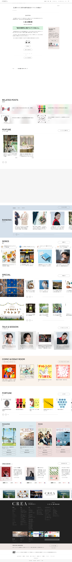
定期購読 (43, 556)
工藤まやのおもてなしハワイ (23, 514)
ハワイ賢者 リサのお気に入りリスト (24, 512)
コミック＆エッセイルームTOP (64, 361)
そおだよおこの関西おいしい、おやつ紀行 (24, 517)
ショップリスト (9, 454)
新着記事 (45, 1)
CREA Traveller (30, 560)
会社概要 (23, 556)
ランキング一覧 (63, 207)
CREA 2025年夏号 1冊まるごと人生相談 (31, 519)
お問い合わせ (27, 556)
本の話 (42, 560)
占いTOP (63, 394)
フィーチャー (13, 521)
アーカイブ (13, 520)
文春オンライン (38, 560)
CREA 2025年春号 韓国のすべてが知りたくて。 (31, 521)
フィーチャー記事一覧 (63, 130)
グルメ (13, 512)
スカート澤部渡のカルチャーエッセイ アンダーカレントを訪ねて (48, 518)
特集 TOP (63, 275)
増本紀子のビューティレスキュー (24, 525)
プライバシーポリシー (52, 556)
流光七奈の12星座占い (55, 511)
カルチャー (13, 513)
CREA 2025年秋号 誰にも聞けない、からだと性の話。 (32, 517)
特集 (50, 1)
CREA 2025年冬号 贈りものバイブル (30, 523)
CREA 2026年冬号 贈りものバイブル (30, 515)
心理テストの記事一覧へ (28, 49)
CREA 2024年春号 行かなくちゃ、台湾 (31, 529)
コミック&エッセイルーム (61, 1)
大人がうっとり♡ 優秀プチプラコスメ (24, 523)
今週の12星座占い (55, 512)
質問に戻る (28, 46)
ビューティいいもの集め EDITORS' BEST (23, 521)
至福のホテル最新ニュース (23, 515)
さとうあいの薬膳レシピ (23, 518)
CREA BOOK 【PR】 (14, 541)
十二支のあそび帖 (46, 513)
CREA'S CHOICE (14, 522)
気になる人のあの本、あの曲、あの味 (40, 510)
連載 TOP (63, 242)
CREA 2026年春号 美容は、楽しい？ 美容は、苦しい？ (32, 513)
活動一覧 (29, 541)
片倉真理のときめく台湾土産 (23, 511)
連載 (48, 1)
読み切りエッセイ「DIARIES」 (48, 511)
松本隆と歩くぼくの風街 (39, 513)
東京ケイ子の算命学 (55, 513)
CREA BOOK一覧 (64, 463)
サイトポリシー (47, 556)
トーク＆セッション (54, 1)
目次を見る (9, 450)
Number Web (34, 560)
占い (65, 1)
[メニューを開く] (68, 1)
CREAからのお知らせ (19, 556)
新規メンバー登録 (54, 40)
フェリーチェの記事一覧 (28, 57)
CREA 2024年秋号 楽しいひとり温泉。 (31, 525)
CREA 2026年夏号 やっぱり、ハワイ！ (31, 510)
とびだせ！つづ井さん (47, 512)
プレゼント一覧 (50, 47)
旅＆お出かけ (13, 511)
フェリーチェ (15, 10)
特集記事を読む (9, 452)
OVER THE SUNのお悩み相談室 (40, 514)
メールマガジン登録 (53, 545)
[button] (3, 162)
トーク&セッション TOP (64, 327)
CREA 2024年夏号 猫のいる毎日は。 (30, 527)
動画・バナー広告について (33, 556)
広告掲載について (38, 556)
